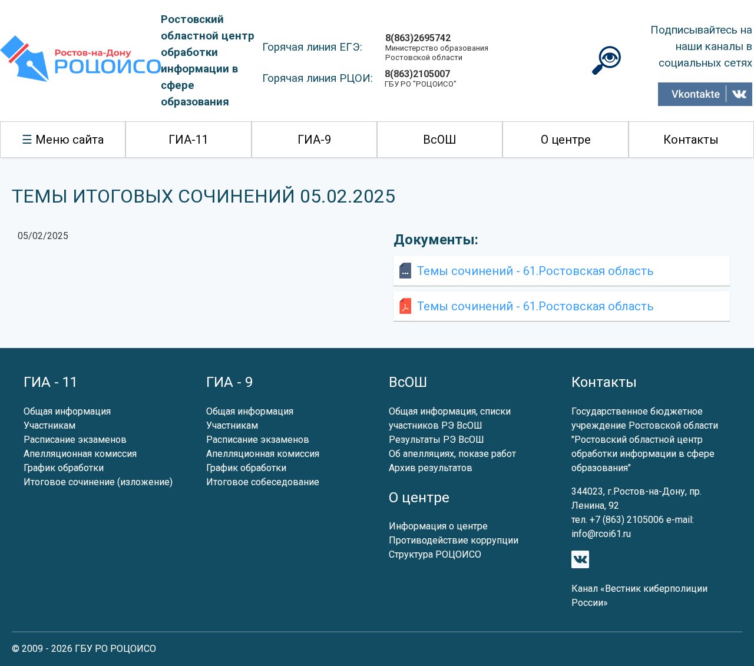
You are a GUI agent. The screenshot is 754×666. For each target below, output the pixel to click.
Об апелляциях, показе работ (452, 453)
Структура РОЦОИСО (435, 554)
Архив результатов (430, 467)
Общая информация (67, 411)
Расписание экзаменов (75, 439)
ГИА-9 (314, 139)
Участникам (49, 425)
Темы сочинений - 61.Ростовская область (535, 271)
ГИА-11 (188, 139)
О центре (566, 139)
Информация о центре (438, 526)
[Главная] (80, 61)
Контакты (691, 139)
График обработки (64, 467)
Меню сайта (69, 139)
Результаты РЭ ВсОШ (436, 439)
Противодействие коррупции (453, 540)
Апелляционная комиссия (80, 453)
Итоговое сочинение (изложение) (98, 482)
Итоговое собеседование (262, 482)
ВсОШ (440, 139)
